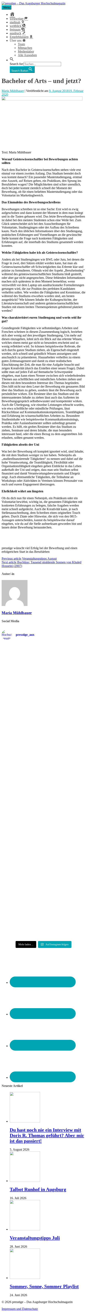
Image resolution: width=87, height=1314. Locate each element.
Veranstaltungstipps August (29, 558)
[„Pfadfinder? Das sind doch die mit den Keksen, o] (43, 829)
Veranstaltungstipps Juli (35, 1238)
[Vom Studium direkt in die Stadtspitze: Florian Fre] (43, 661)
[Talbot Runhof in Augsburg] (25, 1180)
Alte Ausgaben (27, 55)
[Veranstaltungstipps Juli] (25, 1229)
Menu (6, 7)
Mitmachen (25, 48)
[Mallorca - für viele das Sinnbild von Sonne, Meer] (43, 925)
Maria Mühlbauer (13, 91)
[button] (12, 60)
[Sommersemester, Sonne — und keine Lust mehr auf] (43, 758)
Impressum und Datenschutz (20, 1309)
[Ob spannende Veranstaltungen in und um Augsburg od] (43, 862)
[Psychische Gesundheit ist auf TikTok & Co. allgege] (43, 893)
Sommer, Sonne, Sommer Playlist (44, 1286)
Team (21, 44)
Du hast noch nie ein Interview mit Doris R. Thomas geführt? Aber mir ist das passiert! (47, 1135)
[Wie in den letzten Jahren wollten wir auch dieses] (43, 791)
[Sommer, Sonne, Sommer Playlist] (25, 1278)
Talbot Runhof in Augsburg (38, 1189)
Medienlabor (26, 51)
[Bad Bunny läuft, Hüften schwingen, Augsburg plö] (43, 695)
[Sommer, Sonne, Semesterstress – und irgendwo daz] (43, 727)
